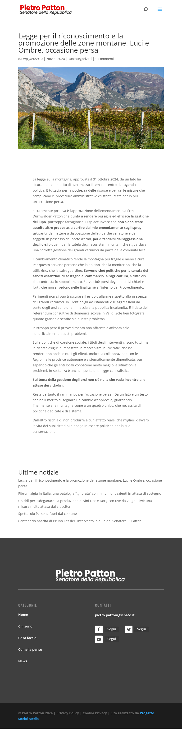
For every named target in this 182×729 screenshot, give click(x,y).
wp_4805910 (33, 58)
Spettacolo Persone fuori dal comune (47, 513)
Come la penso (30, 649)
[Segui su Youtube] (99, 639)
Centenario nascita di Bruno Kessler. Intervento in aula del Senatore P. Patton (79, 521)
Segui (111, 629)
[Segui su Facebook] (99, 629)
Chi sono (25, 626)
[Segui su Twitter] (128, 629)
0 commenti (105, 58)
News (22, 661)
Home (23, 614)
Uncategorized (80, 58)
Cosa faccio (27, 638)
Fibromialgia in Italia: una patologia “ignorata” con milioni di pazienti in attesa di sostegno (89, 493)
